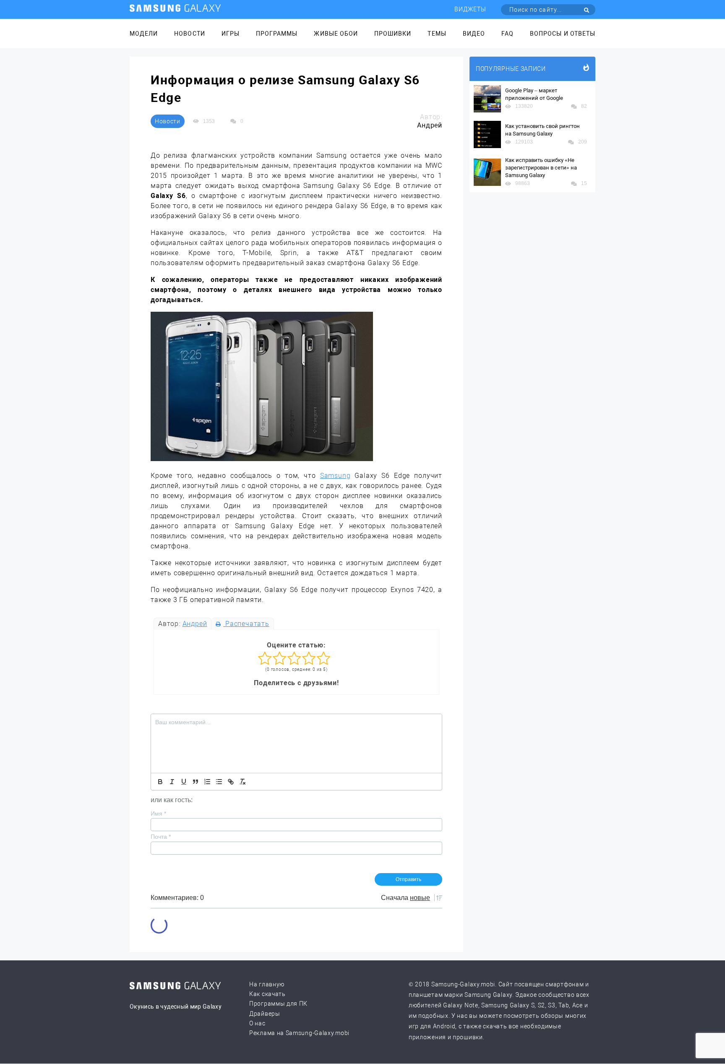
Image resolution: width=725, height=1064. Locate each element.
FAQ (507, 33)
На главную (266, 984)
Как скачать (267, 994)
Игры (231, 33)
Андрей (195, 624)
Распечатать (246, 624)
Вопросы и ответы (562, 33)
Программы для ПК (278, 1004)
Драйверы (264, 1014)
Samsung (335, 476)
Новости (189, 33)
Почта (161, 836)
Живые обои (336, 33)
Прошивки (392, 33)
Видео (474, 33)
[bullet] (219, 782)
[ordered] (207, 782)
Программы (276, 33)
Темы (437, 33)
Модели (144, 33)
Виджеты (470, 9)
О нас (257, 1023)
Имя (158, 813)
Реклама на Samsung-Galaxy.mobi (299, 1033)
